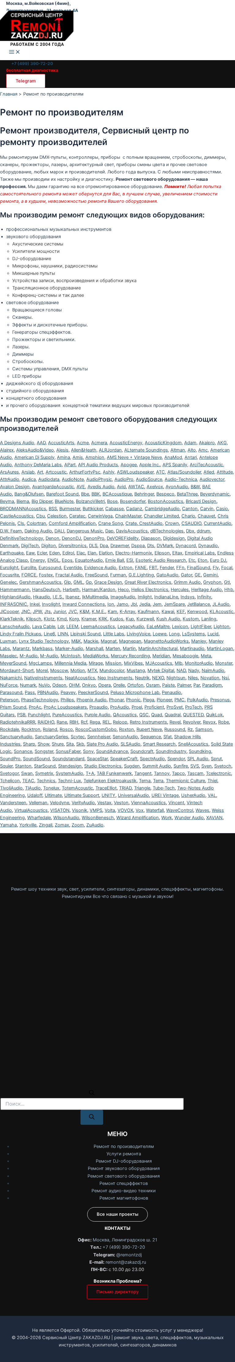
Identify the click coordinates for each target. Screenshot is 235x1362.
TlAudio (33, 788)
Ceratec (77, 516)
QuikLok (214, 714)
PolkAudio (197, 700)
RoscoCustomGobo (96, 729)
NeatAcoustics (80, 678)
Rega (95, 722)
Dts (150, 545)
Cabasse (114, 508)
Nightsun (175, 678)
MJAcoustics (158, 663)
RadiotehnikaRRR (17, 722)
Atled (208, 472)
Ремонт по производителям (124, 1146)
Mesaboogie (185, 656)
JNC (25, 611)
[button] (25, 81)
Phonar (116, 700)
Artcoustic (56, 472)
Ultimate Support (81, 795)
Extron (125, 567)
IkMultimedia (95, 597)
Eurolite (28, 567)
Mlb (178, 663)
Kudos (116, 619)
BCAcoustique (117, 494)
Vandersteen (13, 802)
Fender (167, 567)
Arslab (28, 472)
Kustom (191, 619)
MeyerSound (13, 663)
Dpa (104, 545)
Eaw (30, 553)
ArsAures (9, 472)
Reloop (120, 722)
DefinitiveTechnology (21, 538)
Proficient (154, 707)
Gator (186, 575)
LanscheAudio (15, 626)
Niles (193, 678)
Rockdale (9, 729)
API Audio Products (98, 464)
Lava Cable (43, 626)
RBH (73, 722)
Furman (118, 575)
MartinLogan (220, 648)
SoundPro (10, 758)
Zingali (45, 825)
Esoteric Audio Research (161, 560)
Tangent (142, 773)
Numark (28, 685)
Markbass (42, 648)
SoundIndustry (171, 751)
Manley (198, 641)
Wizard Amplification (137, 817)
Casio (222, 508)
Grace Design (108, 582)
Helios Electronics (149, 589)
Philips (67, 700)
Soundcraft (141, 751)
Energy (37, 560)
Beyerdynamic (214, 494)
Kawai (168, 611)
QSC (144, 714)
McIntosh (70, 656)
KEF (181, 611)
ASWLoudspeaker (135, 472)
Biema (23, 501)
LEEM (72, 626)
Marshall (94, 648)
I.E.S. (58, 597)
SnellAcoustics (193, 744)
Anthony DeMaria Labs (38, 464)
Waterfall (155, 810)
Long (174, 634)
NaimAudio (213, 670)
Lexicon (180, 626)
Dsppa (138, 545)
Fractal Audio (69, 575)
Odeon (59, 685)
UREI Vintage (165, 795)
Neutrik (142, 678)
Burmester (69, 508)
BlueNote (64, 501)
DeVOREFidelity (123, 538)
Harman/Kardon (98, 589)
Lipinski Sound (85, 634)
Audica (29, 479)
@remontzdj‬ (129, 1255)
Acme (83, 442)
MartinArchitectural (157, 648)
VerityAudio (83, 802)
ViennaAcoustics (148, 802)
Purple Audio (97, 714)
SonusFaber (68, 751)
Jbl (134, 604)
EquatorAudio (89, 560)
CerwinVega (100, 516)
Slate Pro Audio (102, 744)
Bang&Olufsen (29, 494)
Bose (112, 501)
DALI (59, 531)
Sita (70, 744)
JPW (37, 611)
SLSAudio (130, 744)
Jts (47, 611)
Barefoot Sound (62, 494)
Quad (156, 714)
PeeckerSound (93, 692)
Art (40, 472)
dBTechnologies (167, 531)
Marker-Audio (69, 648)
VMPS (96, 810)
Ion (110, 604)
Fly (216, 567)
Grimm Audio (187, 582)
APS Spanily (174, 464)
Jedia (144, 604)
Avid (121, 486)
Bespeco (165, 494)
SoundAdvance (112, 751)
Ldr (61, 626)
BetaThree (187, 494)
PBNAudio (47, 692)
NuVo (44, 685)
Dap (109, 531)
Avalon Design (15, 486)
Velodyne (59, 802)
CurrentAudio (217, 523)
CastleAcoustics (17, 516)
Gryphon (212, 582)
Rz (190, 729)
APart (70, 464)
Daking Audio (38, 531)
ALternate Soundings (146, 450)
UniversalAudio (133, 795)
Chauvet (206, 516)
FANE (141, 567)
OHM (74, 685)
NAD (181, 670)
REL (106, 722)
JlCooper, (10, 611)
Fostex (46, 575)
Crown (172, 523)
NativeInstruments (43, 678)
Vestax (104, 802)
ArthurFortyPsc (84, 472)
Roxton (126, 729)
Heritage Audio (206, 589)
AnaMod (173, 457)
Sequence (150, 736)
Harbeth (71, 589)
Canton (190, 508)
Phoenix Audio (91, 700)
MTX (92, 670)
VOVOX (125, 810)
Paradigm (212, 685)
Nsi (225, 678)
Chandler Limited (161, 516)
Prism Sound (13, 707)
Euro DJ (218, 560)
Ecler (42, 553)
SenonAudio (125, 736)
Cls (20, 523)
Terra (158, 780)
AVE (80, 486)
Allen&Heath (83, 450)
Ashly (108, 472)
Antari (191, 457)
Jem (157, 604)
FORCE (28, 575)
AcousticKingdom (163, 442)
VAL (212, 795)
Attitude (225, 472)
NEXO (158, 678)
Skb (80, 744)
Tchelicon (10, 780)
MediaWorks (95, 656)
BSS (53, 508)
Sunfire (180, 766)
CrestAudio (150, 523)
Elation (106, 553)
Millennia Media (70, 663)
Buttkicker (93, 508)
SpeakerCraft (123, 758)
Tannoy (162, 773)
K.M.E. (98, 611)
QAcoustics (125, 714)
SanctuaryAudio (16, 736)
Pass (30, 692)
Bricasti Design (201, 501)
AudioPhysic (99, 479)
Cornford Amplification (72, 523)
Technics (46, 780)
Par (196, 685)
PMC (179, 700)
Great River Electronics (148, 582)
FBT (153, 567)
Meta (206, 656)
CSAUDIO (191, 523)
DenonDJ (71, 538)
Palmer (184, 685)
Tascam (195, 773)
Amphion (94, 457)
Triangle (142, 788)
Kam (112, 611)
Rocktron (30, 729)
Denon (52, 538)
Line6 (49, 634)
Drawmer (119, 545)
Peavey (68, 692)
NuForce (8, 685)
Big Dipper (42, 501)
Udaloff (34, 795)
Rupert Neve (149, 729)
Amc (203, 450)
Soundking (200, 751)
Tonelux (51, 788)
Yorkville (27, 825)
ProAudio (119, 707)
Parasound (11, 692)
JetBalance (198, 604)
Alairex (7, 450)
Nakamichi (11, 678)
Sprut (216, 758)
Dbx (190, 531)
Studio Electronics (102, 766)
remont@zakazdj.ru (126, 1262)
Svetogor (9, 773)
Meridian (161, 656)
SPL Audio (197, 758)
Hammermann (15, 589)
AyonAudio (177, 486)
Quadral (173, 714)
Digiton (48, 545)
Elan (92, 553)
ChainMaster (128, 516)
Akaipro (207, 442)
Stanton (23, 766)
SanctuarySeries (51, 736)
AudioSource (149, 479)
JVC (72, 611)
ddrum (203, 531)
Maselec (8, 656)
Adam (190, 442)
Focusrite (9, 575)
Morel (42, 670)
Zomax (62, 825)
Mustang (136, 670)
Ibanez (72, 597)
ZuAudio (94, 825)
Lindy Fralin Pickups (20, 634)
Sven (206, 766)
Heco (123, 589)
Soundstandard (68, 758)
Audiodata (48, 479)
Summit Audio (156, 766)
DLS (93, 545)
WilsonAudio (66, 817)
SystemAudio (69, 773)
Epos (67, 560)
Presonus (220, 700)
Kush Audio (168, 619)
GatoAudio (167, 575)
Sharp (29, 744)
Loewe (159, 634)
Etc (191, 560)
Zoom (78, 825)
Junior (59, 611)
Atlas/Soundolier (184, 472)
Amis (78, 457)
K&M (84, 611)
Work (166, 817)
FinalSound (198, 567)
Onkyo (89, 685)
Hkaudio (41, 597)
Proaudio (98, 707)
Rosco (66, 729)
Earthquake (12, 553)
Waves (202, 810)
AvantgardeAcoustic (53, 486)
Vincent (176, 802)
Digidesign (174, 538)
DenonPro (94, 538)
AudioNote (73, 479)
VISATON (59, 810)
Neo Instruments (115, 678)
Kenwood (197, 611)
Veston (121, 802)
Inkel (34, 604)
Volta (110, 810)
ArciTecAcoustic (206, 464)
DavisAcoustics (132, 531)
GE (198, 575)
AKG (222, 442)
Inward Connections (83, 604)
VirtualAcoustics (31, 810)
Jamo (122, 604)
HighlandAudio (15, 597)
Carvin (207, 508)
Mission (113, 663)
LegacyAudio (131, 626)
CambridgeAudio (162, 508)
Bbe (85, 494)
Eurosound (50, 567)
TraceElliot (106, 788)
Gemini (210, 575)
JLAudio (220, 604)
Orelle (119, 685)
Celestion (57, 516)
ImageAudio (122, 597)
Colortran (36, 523)
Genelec (8, 582)
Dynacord (186, 545)
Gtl (227, 582)
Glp (67, 582)
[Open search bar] (92, 1094)
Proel (137, 707)
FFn (180, 567)
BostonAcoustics (165, 501)
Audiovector (212, 479)
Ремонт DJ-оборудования (124, 1161)
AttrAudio (9, 479)
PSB (21, 714)
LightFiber (201, 626)
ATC (160, 472)
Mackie (91, 641)
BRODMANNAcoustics (23, 508)
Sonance (23, 751)
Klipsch (33, 619)
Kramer (88, 619)
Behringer (144, 494)
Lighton (221, 626)
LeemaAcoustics (98, 626)
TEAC (28, 780)
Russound (174, 729)
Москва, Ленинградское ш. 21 (125, 1240)
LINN (63, 634)
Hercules (180, 589)
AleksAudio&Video (35, 450)
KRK (103, 619)
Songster (44, 751)
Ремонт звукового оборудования (124, 1168)
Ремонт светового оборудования (124, 1176)
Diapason (151, 538)
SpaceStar (97, 758)
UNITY (108, 795)
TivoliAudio (11, 788)
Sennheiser (98, 736)
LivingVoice (138, 634)
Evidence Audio (100, 567)
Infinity (204, 597)
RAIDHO (46, 722)
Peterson (9, 700)
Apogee (129, 464)
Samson (203, 729)
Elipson (162, 553)
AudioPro (123, 479)
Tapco (178, 773)
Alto (192, 450)
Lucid (212, 634)
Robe (223, 722)
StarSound (45, 766)
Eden (54, 553)
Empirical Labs (200, 553)
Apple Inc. (149, 464)
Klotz (49, 619)
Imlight (145, 597)
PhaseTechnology (39, 700)
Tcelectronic (218, 773)
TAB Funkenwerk (114, 773)
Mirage (96, 663)
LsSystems (193, 634)
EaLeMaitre (158, 626)
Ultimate (53, 795)
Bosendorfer (132, 501)
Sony (88, 751)
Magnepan (130, 641)
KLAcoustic (221, 611)
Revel (175, 722)
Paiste (168, 685)
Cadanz (134, 508)
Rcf (84, 722)
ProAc (35, 707)
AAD (41, 442)
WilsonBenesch (98, 817)
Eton (202, 560)
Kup (130, 619)
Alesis (62, 450)
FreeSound (96, 575)
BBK (95, 494)
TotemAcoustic (77, 788)
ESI (129, 560)
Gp (89, 582)
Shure (58, 744)
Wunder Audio (189, 817)
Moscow (59, 670)
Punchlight (39, 714)
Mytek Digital (160, 670)
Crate (131, 523)
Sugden (132, 766)
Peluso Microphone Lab (134, 692)
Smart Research (159, 744)
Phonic (133, 700)
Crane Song (110, 523)
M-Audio (29, 656)
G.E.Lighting (141, 575)
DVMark (165, 545)
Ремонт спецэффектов (123, 1183)
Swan (27, 773)
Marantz (21, 648)
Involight (51, 604)
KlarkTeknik (12, 619)
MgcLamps (40, 663)
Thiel (212, 780)
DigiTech (30, 545)
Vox (140, 810)
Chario (188, 516)
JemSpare (174, 604)
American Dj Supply (34, 457)
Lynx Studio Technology (44, 641)
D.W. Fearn (11, 531)
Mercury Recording (130, 656)
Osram (153, 685)
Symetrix (44, 773)
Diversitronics (72, 545)
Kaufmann (148, 611)
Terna (145, 780)
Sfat (167, 736)
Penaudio (171, 692)
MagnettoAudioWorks (166, 641)
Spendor (176, 758)
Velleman (38, 802)
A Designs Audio (17, 442)
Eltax (177, 553)
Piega (148, 700)
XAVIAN (214, 817)
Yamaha (8, 825)
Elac (80, 553)
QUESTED (193, 714)
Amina (63, 457)
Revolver (191, 722)
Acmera (99, 442)
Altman (177, 450)
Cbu (40, 516)
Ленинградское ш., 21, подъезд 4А (42, 10)
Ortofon (135, 685)
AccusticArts (61, 442)
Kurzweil (145, 619)
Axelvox (155, 486)
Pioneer (164, 700)
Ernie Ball (114, 560)
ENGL (53, 560)
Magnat (109, 641)
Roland (50, 729)
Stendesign (70, 766)
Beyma (7, 501)
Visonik (79, 810)
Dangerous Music (85, 531)
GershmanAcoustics (40, 582)
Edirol (68, 553)
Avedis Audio (101, 486)
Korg (74, 619)
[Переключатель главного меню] (14, 52)
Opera (104, 685)
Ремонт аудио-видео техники (123, 1190)
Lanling (208, 619)
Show (43, 744)
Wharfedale (39, 817)
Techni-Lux (69, 780)
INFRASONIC (13, 604)
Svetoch (222, 766)
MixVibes (133, 663)
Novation (209, 678)
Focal (226, 567)
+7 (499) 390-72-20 (32, 63)
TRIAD (125, 788)
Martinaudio (192, 648)
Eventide (73, 567)
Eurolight (9, 567)
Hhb (228, 589)
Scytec (78, 736)
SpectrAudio (152, 758)
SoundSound (36, 758)
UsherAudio (193, 795)
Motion (77, 670)
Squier (6, 766)
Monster (223, 663)
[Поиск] (91, 1117)
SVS (194, 766)
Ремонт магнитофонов (123, 1198)
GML (78, 582)
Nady (193, 670)
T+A (90, 773)
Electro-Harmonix (133, 553)
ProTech (193, 707)
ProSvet (174, 707)
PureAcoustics (67, 714)
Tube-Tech (164, 788)
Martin (129, 648)
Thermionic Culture (185, 780)
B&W (195, 486)
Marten (113, 648)
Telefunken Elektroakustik (110, 780)
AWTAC (136, 486)
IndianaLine (166, 597)
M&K (76, 641)
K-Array (127, 611)
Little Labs (113, 634)
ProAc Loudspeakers (65, 707)
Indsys (188, 597)
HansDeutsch (46, 589)
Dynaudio (208, 545)
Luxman (8, 641)
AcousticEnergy (126, 442)
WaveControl (179, 810)
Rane (62, 722)
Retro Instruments (148, 722)
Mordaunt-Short (17, 670)
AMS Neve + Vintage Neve (134, 457)
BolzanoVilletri (90, 501)
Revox (209, 722)
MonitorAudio (199, 663)
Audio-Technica (181, 479)
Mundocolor (111, 670)
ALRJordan (110, 450)
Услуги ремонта (123, 1154)
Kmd (62, 619)
